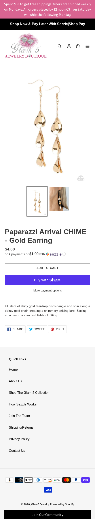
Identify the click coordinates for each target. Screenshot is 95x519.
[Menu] (87, 46)
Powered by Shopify (62, 504)
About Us (15, 381)
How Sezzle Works (23, 404)
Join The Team (19, 416)
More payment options (47, 290)
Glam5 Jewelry (40, 504)
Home (13, 369)
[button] (35, 254)
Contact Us (17, 450)
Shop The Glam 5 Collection (29, 392)
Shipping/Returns (21, 427)
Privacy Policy (19, 439)
